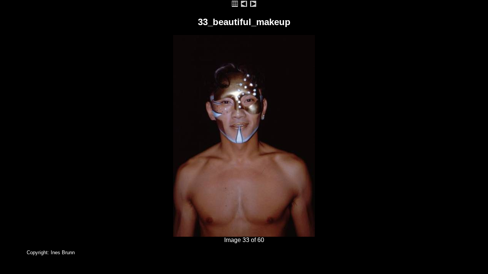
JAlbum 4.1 (12, 252)
